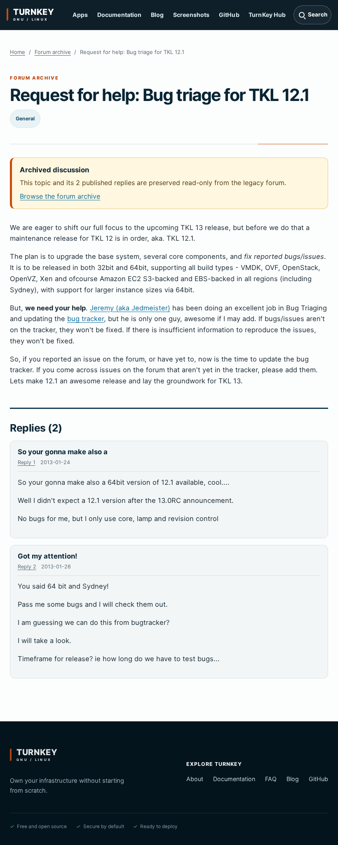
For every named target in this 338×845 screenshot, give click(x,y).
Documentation (119, 14)
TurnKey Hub (267, 14)
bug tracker (85, 319)
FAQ (271, 778)
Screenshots (191, 14)
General (25, 118)
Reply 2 (27, 566)
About (194, 778)
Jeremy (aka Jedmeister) (130, 308)
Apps (80, 14)
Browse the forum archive (60, 196)
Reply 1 (26, 462)
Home (17, 52)
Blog (157, 14)
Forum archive (53, 52)
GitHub (229, 14)
